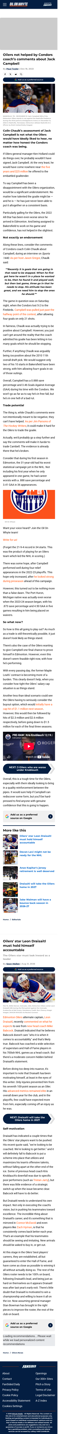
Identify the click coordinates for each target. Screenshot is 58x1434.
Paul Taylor (12, 68)
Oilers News (17, 1353)
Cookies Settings (12, 1406)
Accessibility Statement (16, 1400)
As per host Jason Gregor (25, 257)
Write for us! (10, 539)
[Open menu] (5, 4)
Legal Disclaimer (45, 1395)
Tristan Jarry (40, 1180)
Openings (41, 1373)
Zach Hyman (24, 1227)
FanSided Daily (11, 1384)
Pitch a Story (43, 1384)
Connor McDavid (26, 1222)
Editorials (16, 919)
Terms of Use (43, 1389)
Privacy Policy (10, 1389)
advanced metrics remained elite (26, 1090)
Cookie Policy (10, 1395)
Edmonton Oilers (12, 1017)
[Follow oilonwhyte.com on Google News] (50, 816)
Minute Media (17, 1414)
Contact (7, 1378)
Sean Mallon (13, 963)
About (6, 1373)
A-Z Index (41, 1400)
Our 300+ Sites (44, 1378)
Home (6, 919)
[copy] (21, 74)
